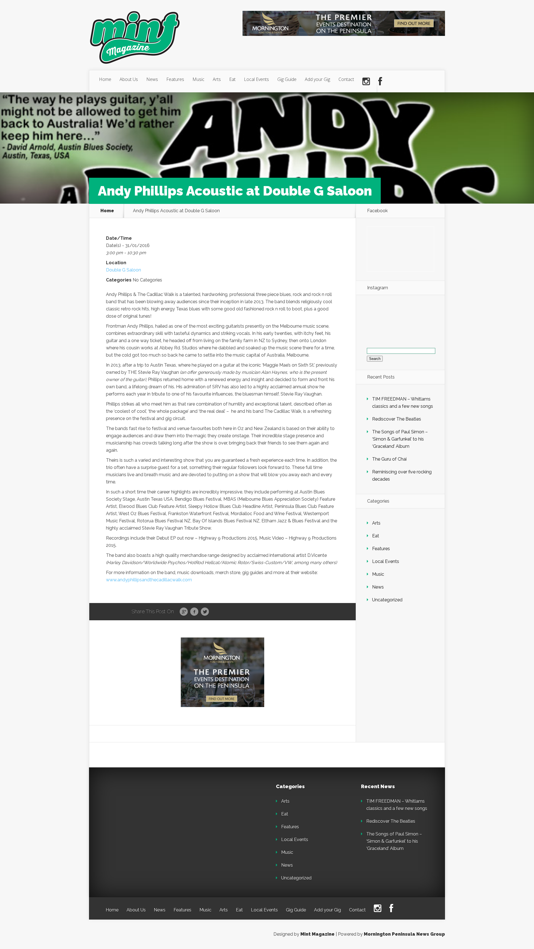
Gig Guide (286, 79)
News (152, 79)
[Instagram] (366, 81)
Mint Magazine (317, 934)
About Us (129, 79)
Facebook (194, 611)
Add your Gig (317, 79)
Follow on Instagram (404, 322)
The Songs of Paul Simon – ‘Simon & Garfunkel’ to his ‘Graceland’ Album (400, 439)
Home (105, 79)
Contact (346, 79)
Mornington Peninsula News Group (404, 934)
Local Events (256, 79)
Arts (217, 79)
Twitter (205, 611)
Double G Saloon (123, 270)
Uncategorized (387, 599)
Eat (232, 79)
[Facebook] (380, 81)
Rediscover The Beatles (396, 419)
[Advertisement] (145, 819)
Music (198, 79)
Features (175, 79)
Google (183, 611)
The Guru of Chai (389, 459)
